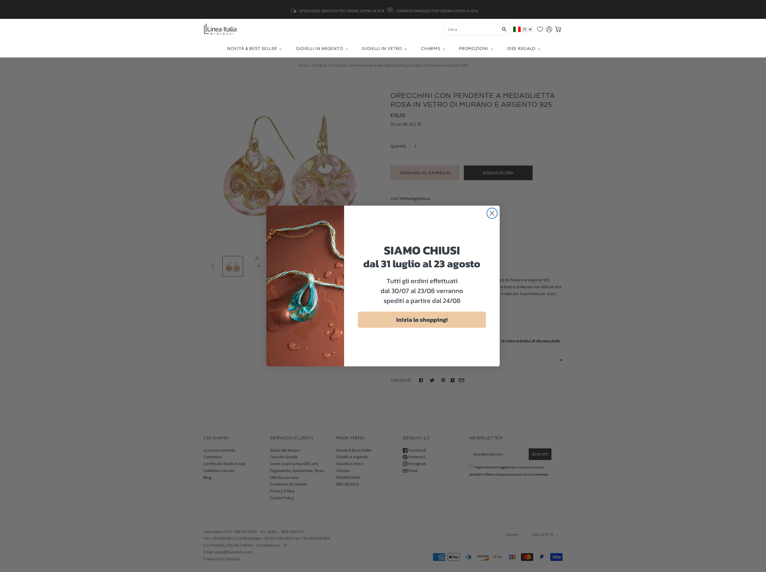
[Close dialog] (492, 213)
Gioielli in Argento (319, 48)
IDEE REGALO (521, 48)
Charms (430, 48)
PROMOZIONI (473, 48)
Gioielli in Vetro (382, 48)
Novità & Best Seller (252, 48)
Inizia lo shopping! (422, 319)
